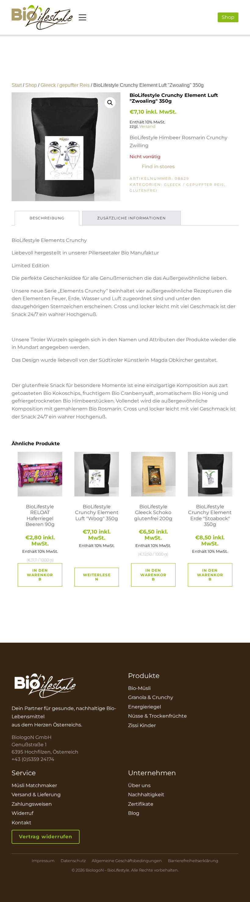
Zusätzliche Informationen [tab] (131, 218)
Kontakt (21, 823)
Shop (228, 17)
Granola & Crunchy (150, 697)
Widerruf (22, 813)
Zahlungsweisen (32, 804)
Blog (133, 813)
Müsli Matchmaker (34, 785)
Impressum (43, 861)
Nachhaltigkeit (146, 794)
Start (17, 85)
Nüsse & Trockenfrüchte (157, 716)
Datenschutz (73, 861)
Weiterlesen (97, 577)
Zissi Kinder (142, 725)
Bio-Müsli (139, 688)
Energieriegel (144, 707)
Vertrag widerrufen (45, 837)
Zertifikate (140, 804)
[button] (110, 102)
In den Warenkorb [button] (40, 574)
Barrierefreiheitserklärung (193, 861)
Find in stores (158, 166)
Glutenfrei (143, 190)
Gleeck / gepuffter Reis (65, 85)
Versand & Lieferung (36, 794)
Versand (147, 126)
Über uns (139, 785)
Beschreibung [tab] (47, 218)
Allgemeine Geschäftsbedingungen (127, 861)
